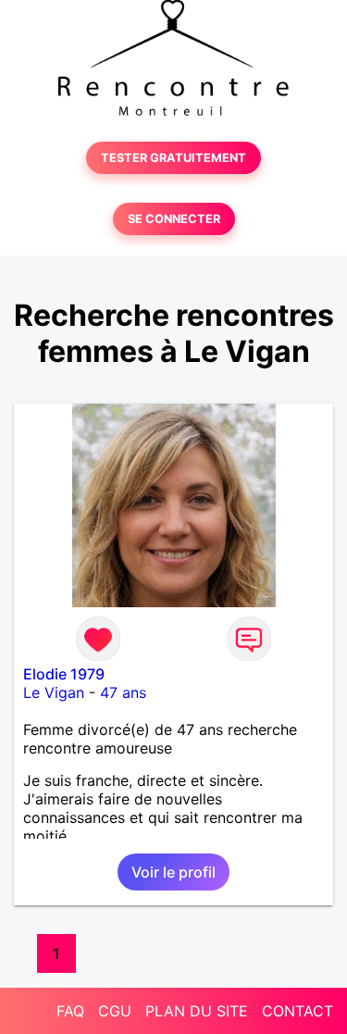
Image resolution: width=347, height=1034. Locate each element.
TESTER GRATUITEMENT (173, 158)
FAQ (70, 1011)
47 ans (123, 692)
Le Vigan (53, 692)
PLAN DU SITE (196, 1011)
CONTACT (297, 1011)
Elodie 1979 (64, 674)
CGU (114, 1011)
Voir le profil (173, 872)
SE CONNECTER (174, 219)
